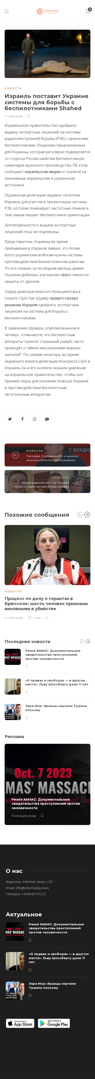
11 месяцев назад (24, 815)
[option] (47, 571)
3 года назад (14, 116)
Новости (13, 88)
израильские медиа (42, 171)
